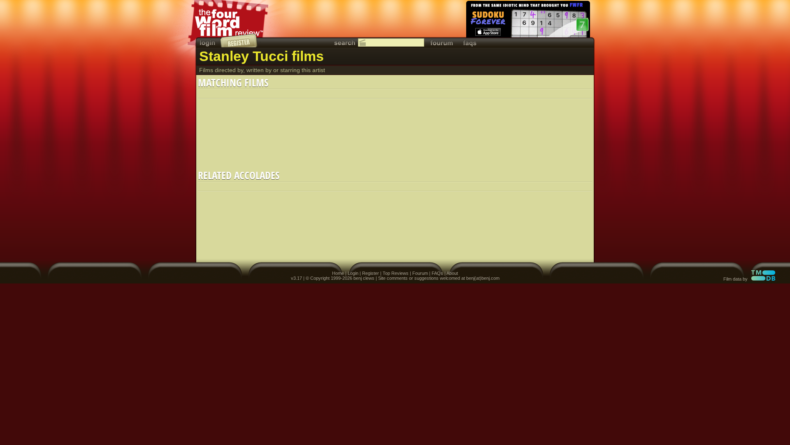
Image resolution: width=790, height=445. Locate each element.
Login (353, 273)
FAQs (437, 273)
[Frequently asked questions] (470, 42)
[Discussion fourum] (441, 42)
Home (338, 273)
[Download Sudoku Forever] (527, 20)
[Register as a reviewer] (239, 40)
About (452, 273)
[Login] (208, 42)
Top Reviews (396, 273)
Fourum (420, 273)
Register (370, 273)
